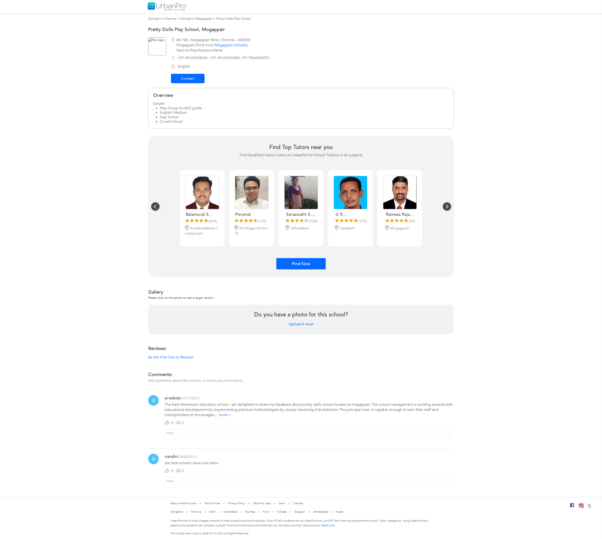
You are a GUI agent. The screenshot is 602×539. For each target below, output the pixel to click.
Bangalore (176, 512)
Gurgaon (299, 512)
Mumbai (250, 512)
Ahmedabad (320, 512)
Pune (266, 512)
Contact (188, 78)
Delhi (212, 512)
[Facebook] (572, 507)
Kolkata (281, 512)
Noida (339, 512)
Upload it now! (301, 324)
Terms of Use (212, 503)
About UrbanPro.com (183, 503)
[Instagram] (581, 507)
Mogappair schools (230, 45)
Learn (281, 503)
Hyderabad (230, 512)
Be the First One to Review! (170, 357)
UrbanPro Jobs (262, 503)
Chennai (196, 512)
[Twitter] (589, 507)
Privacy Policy (236, 503)
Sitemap (298, 503)
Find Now (301, 264)
